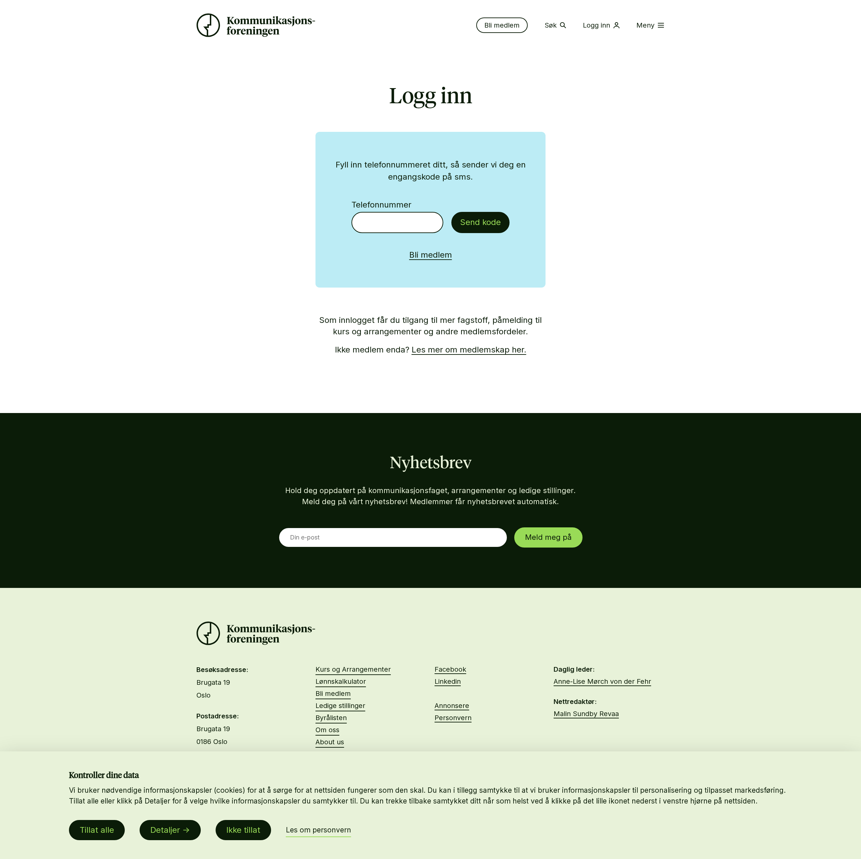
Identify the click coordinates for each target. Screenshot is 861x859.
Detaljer (165, 830)
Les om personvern (318, 830)
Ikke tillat (243, 830)
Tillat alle (97, 830)
